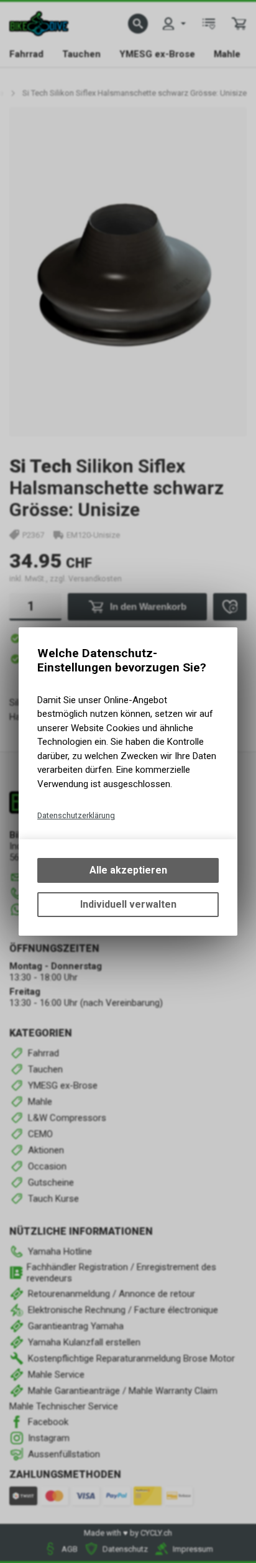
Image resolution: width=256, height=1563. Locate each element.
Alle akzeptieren (128, 870)
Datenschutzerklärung (76, 815)
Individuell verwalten (128, 904)
